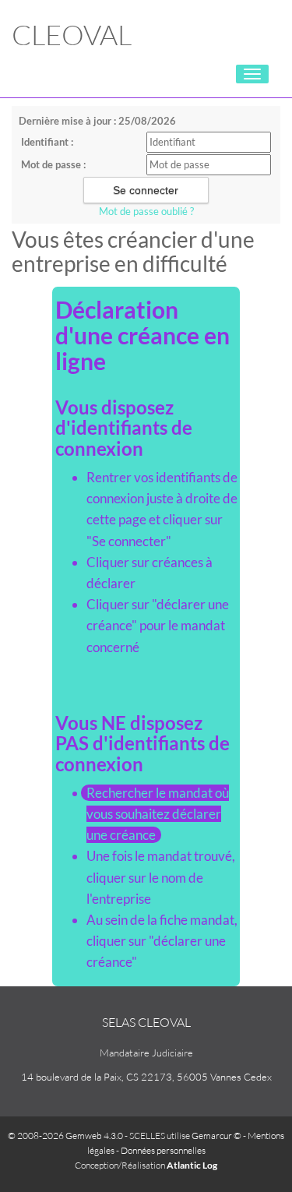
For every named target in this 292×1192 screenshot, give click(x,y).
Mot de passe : (53, 164)
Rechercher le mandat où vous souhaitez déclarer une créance (157, 814)
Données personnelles (163, 1150)
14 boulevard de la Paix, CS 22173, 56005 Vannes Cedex (146, 1076)
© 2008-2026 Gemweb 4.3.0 (65, 1135)
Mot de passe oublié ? (146, 211)
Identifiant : (47, 142)
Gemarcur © (216, 1135)
